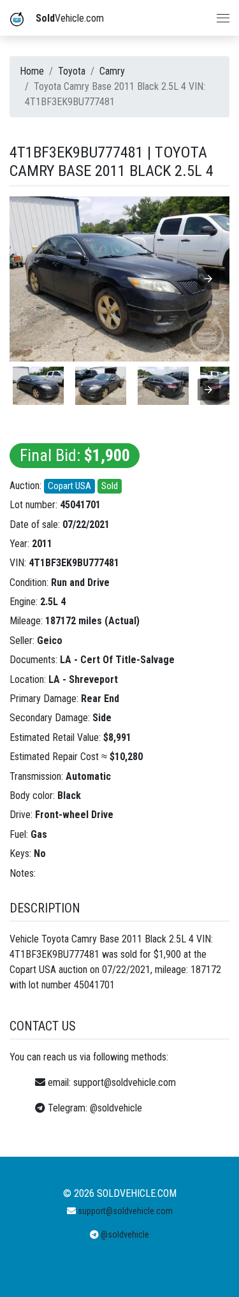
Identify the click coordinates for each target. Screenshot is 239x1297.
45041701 (80, 505)
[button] (208, 278)
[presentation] (208, 389)
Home (32, 71)
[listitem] (38, 386)
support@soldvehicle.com (124, 1082)
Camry (112, 71)
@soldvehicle (116, 1108)
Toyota (71, 71)
